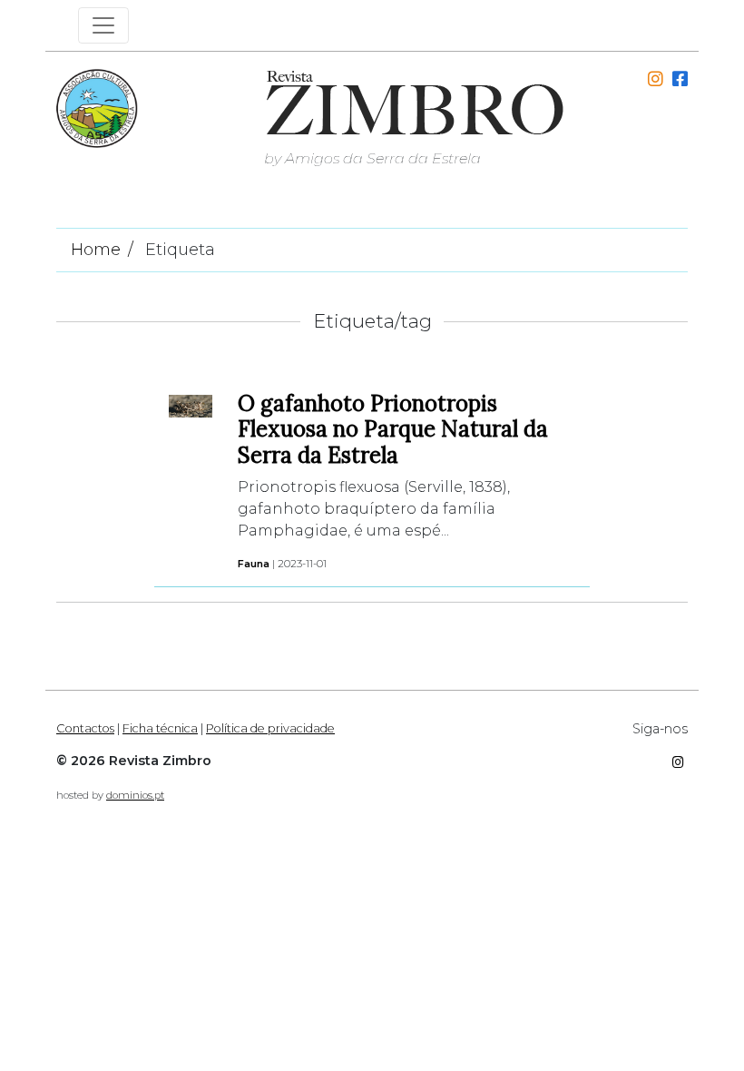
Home (96, 250)
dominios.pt (135, 795)
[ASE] (97, 106)
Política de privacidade (270, 728)
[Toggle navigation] (103, 25)
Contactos (85, 728)
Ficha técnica (160, 728)
